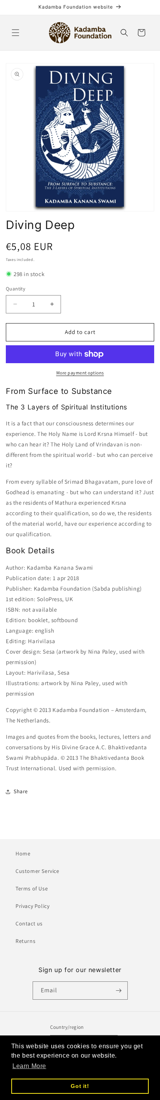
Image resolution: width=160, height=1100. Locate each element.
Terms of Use (32, 888)
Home (23, 853)
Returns (25, 940)
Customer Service (37, 870)
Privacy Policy (32, 905)
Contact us (29, 923)
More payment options (80, 373)
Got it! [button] (80, 1086)
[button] (15, 32)
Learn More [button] (29, 1066)
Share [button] (21, 791)
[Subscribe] (118, 990)
